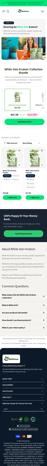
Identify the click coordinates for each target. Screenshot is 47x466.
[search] (8, 11)
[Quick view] (21, 93)
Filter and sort (12, 143)
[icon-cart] (41, 11)
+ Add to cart (12, 197)
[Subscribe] (41, 409)
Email (5, 409)
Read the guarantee (23, 233)
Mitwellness (26, 441)
